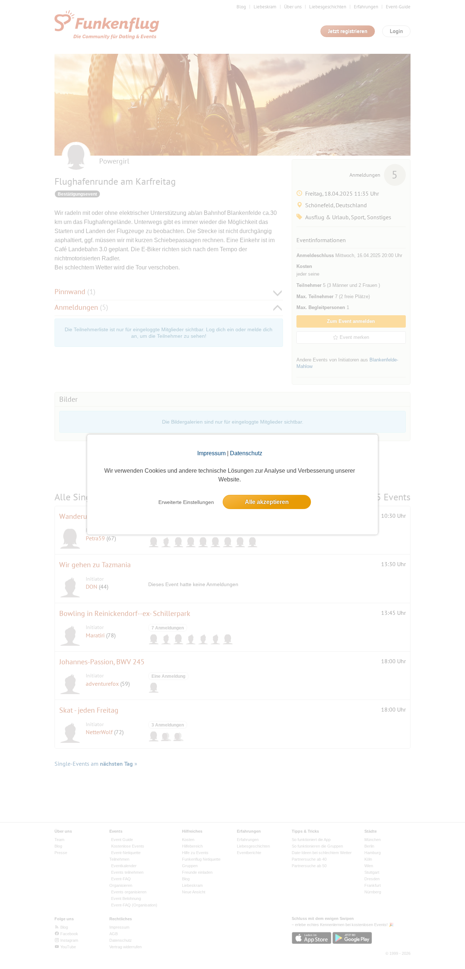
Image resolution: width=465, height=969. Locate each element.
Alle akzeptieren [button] (267, 502)
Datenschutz (246, 453)
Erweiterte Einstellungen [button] (186, 502)
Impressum (211, 453)
